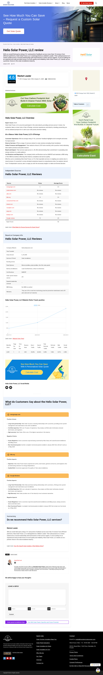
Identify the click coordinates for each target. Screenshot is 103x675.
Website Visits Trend (18, 338)
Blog (63, 3)
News (68, 3)
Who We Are (40, 653)
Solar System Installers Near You (46, 639)
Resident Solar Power (7, 44)
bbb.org (8, 197)
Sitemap (39, 660)
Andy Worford (18, 560)
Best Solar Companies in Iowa (36, 622)
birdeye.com (10, 214)
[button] (86, 79)
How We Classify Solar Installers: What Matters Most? (29, 546)
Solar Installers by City (43, 649)
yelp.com (9, 194)
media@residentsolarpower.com (85, 639)
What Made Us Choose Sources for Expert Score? (26, 227)
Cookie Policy (74, 659)
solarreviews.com (11, 190)
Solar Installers (16, 44)
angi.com (9, 211)
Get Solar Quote (87, 3)
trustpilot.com (10, 207)
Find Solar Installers (29, 3)
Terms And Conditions (76, 655)
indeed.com (10, 204)
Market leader (14, 554)
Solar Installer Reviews (45, 3)
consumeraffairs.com (12, 200)
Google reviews (11, 218)
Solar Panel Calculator (43, 643)
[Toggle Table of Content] (87, 104)
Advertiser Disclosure (10, 90)
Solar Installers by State (43, 646)
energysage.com (11, 187)
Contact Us (39, 663)
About (57, 3)
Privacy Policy (74, 652)
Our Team (39, 656)
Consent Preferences (76, 662)
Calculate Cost (33, 106)
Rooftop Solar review (18, 652)
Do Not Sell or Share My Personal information (83, 666)
